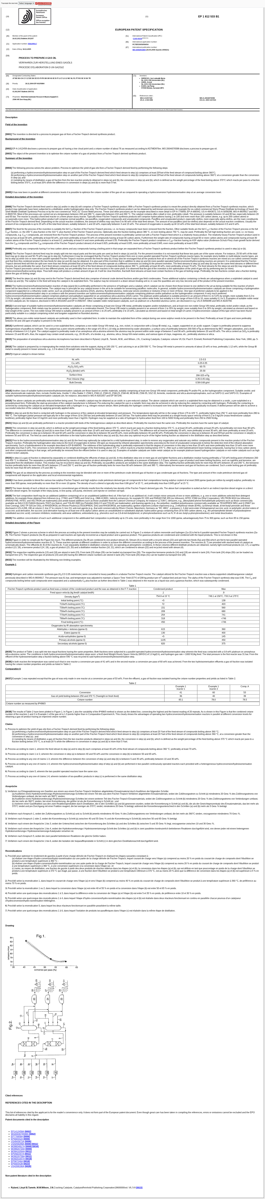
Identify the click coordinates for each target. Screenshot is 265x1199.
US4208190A (17, 1166)
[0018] (28, 1159)
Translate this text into (9, 3)
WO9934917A (18, 1146)
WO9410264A (18, 1151)
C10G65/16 (137, 39)
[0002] (28, 1131)
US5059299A (17, 1144)
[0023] (26, 1164)
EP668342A (17, 1139)
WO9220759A (18, 1156)
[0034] (35, 1146)
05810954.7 (32, 44)
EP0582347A (17, 1154)
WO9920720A (18, 1149)
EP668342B (17, 1164)
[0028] (28, 1166)
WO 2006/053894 (139, 50)
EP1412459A (17, 1131)
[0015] (139, 1187)
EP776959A (17, 1136)
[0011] (35, 1144)
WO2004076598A (20, 1134)
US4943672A (17, 1141)
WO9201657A (18, 1159)
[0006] (26, 1136)
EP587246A (17, 1161)
